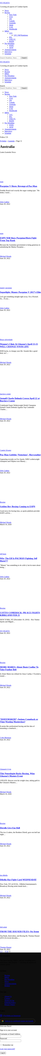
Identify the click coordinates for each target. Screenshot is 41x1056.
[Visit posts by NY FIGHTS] (2, 629)
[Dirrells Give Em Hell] (20, 821)
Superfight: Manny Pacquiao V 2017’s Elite (20, 292)
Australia (11, 141)
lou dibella (4, 875)
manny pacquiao (6, 288)
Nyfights (3, 141)
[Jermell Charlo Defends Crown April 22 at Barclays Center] (20, 392)
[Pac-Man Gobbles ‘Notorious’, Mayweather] (20, 448)
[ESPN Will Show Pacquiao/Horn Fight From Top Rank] (20, 231)
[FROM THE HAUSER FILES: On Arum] (20, 925)
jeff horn (3, 554)
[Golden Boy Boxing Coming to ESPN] (20, 500)
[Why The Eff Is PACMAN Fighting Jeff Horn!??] (20, 552)
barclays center (5, 394)
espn (1, 182)
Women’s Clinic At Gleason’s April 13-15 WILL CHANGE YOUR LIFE (19, 345)
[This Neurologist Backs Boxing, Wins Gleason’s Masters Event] (20, 767)
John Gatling (4, 202)
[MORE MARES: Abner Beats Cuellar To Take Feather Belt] (20, 660)
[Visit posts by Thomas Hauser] (2, 945)
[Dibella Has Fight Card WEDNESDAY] (20, 873)
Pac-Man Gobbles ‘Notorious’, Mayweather (20, 455)
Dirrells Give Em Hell (10, 828)
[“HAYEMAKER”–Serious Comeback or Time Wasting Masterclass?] (20, 715)
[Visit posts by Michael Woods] (2, 254)
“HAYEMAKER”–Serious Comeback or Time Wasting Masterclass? (19, 720)
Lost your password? (7, 1049)
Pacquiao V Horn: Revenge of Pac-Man (18, 186)
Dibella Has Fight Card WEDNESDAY (18, 879)
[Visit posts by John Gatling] (2, 200)
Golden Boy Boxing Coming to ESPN (17, 506)
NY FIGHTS (5, 3)
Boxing (2, 502)
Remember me (7, 1045)
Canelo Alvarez (5, 450)
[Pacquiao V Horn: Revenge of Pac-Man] (20, 180)
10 (7, 951)
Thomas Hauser (5, 947)
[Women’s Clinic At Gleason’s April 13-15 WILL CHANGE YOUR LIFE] (20, 338)
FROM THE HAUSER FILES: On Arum (19, 931)
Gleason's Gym (5, 769)
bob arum (3, 927)
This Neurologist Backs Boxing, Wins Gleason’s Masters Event (17, 774)
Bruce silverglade (6, 340)
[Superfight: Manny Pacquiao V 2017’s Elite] (20, 286)
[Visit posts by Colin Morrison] (2, 736)
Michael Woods (5, 256)
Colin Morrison (5, 738)
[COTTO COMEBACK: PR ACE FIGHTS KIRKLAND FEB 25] (20, 606)
